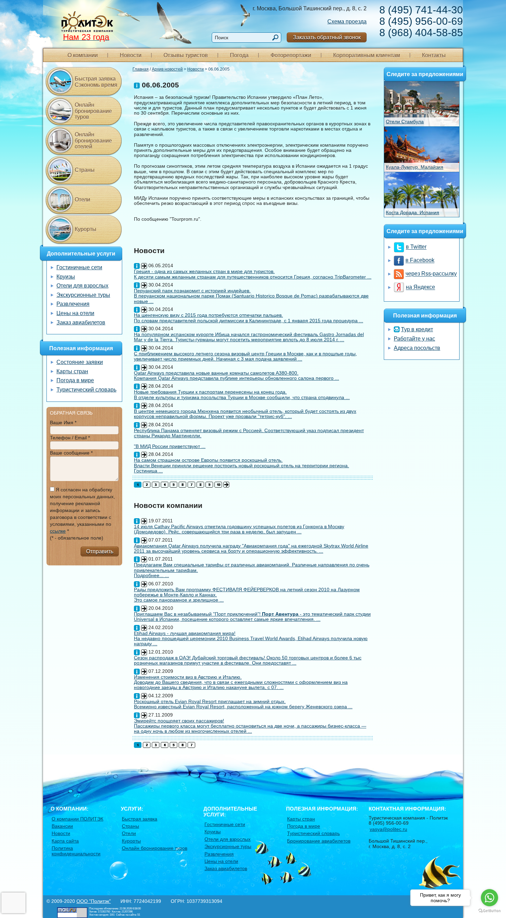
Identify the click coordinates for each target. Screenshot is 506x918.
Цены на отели (75, 313)
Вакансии (62, 826)
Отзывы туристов (186, 55)
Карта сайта (65, 841)
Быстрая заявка (139, 819)
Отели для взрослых (82, 286)
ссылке (58, 531)
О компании (82, 55)
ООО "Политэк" (93, 901)
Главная (141, 69)
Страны (85, 170)
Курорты (85, 229)
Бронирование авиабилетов (318, 841)
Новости (130, 55)
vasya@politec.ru (388, 829)
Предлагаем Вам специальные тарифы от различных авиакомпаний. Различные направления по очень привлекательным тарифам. (251, 567)
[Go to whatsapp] (489, 897)
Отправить (99, 551)
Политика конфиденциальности (76, 850)
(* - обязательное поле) (76, 538)
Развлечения (72, 304)
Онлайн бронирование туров (93, 111)
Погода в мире (75, 380)
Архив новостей (167, 69)
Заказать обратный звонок (327, 37)
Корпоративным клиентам (366, 55)
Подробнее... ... (151, 575)
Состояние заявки (79, 362)
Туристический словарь (86, 390)
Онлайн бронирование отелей (93, 140)
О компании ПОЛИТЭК (77, 819)
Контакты (434, 55)
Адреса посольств (417, 348)
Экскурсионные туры (83, 295)
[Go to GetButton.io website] (489, 911)
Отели (82, 199)
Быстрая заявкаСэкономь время (96, 82)
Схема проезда (347, 21)
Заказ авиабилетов (80, 322)
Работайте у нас (414, 339)
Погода (239, 55)
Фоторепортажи (291, 55)
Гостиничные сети (79, 267)
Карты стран (72, 371)
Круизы (65, 277)
